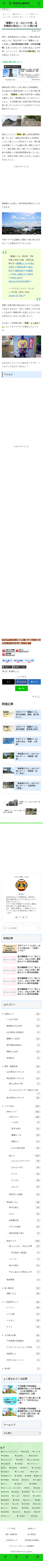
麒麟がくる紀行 (21, 667)
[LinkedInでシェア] (21, 985)
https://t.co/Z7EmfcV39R (19, 281)
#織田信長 (19, 271)
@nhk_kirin (16, 278)
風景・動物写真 (11, 1534)
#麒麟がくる (21, 263)
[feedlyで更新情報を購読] (23, 917)
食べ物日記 (32, 1534)
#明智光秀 (21, 267)
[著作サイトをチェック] (16, 917)
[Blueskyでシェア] (26, 971)
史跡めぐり (8, 667)
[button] (39, 928)
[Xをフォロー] (19, 917)
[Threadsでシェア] (16, 978)
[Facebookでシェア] (7, 978)
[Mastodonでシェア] (16, 971)
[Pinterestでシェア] (12, 985)
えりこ (21, 894)
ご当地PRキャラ (11, 1540)
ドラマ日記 (11, 1528)
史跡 (5, 671)
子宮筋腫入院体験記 (31, 1540)
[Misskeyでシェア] (35, 971)
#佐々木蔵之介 (19, 274)
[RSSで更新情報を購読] (26, 917)
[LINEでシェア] (35, 978)
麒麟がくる (14, 671)
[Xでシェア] (7, 971)
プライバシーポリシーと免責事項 (21, 1546)
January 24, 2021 (16, 296)
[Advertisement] (21, 183)
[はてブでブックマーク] (26, 978)
